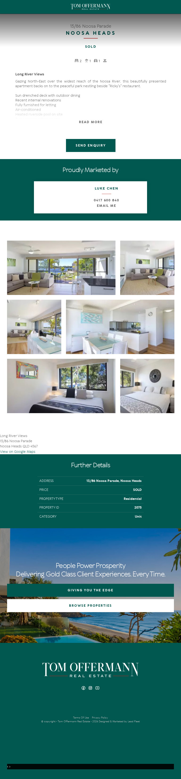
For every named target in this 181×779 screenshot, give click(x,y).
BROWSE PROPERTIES (90, 606)
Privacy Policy (100, 717)
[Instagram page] (91, 688)
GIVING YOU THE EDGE (90, 590)
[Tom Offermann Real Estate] (90, 7)
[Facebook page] (84, 688)
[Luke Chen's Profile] (50, 197)
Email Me (106, 206)
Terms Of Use (81, 717)
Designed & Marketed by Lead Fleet (119, 721)
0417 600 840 (106, 200)
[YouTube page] (97, 688)
